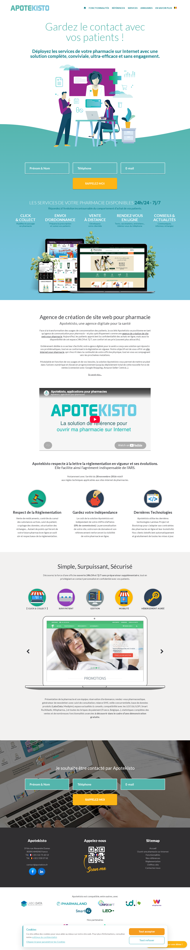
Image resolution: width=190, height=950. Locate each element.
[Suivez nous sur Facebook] (32, 871)
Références (118, 8)
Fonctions (99, 8)
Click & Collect (37, 608)
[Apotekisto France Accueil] (85, 7)
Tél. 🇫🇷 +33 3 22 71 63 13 (37, 855)
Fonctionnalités (153, 855)
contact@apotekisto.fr (37, 864)
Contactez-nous (152, 868)
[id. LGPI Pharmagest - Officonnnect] (133, 903)
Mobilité (124, 608)
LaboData (57, 706)
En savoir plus (163, 8)
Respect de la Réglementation (37, 512)
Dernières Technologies (153, 512)
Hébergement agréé (152, 608)
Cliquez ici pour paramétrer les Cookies (45, 941)
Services (132, 8)
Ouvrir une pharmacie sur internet (153, 851)
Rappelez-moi (95, 183)
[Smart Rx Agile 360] (83, 911)
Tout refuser (146, 940)
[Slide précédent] (28, 651)
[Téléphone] (95, 859)
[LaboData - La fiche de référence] (31, 903)
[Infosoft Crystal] (106, 903)
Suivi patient (66, 608)
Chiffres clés (153, 864)
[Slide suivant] (95, 653)
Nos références (153, 858)
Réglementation (152, 861)
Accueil (152, 848)
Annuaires (146, 8)
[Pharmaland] (72, 903)
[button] (95, 374)
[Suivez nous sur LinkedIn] (41, 871)
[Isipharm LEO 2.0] (108, 911)
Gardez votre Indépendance (95, 512)
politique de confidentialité (44, 937)
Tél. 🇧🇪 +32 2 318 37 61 (37, 858)
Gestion (95, 608)
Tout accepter (147, 931)
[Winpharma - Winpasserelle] (156, 903)
